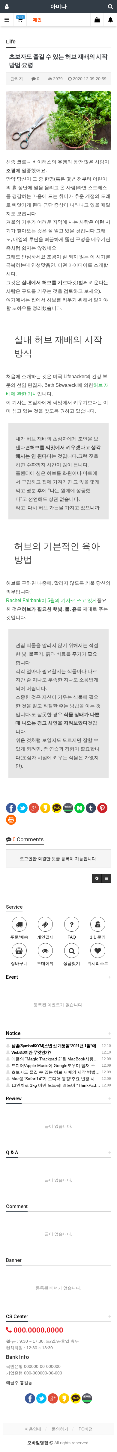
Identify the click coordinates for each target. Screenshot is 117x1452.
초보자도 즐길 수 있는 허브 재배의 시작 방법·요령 (57, 1072)
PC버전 (86, 1429)
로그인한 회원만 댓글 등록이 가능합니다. (58, 858)
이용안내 (33, 1429)
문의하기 (60, 1429)
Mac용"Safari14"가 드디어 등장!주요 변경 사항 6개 (58, 1078)
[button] (97, 878)
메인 (37, 19)
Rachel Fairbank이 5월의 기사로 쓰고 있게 (51, 600)
